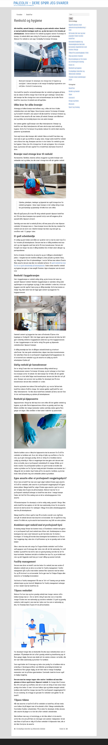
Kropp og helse (74, 101)
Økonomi (71, 104)
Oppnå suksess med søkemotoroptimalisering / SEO (77, 27)
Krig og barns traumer (76, 56)
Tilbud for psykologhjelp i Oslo (78, 53)
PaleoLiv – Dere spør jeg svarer (41, 3)
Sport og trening (74, 107)
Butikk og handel (74, 91)
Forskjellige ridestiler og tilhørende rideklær (30, 729)
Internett (72, 98)
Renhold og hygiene (75, 68)
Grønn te (62, 729)
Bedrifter (72, 88)
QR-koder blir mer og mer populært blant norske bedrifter (77, 36)
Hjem (70, 95)
